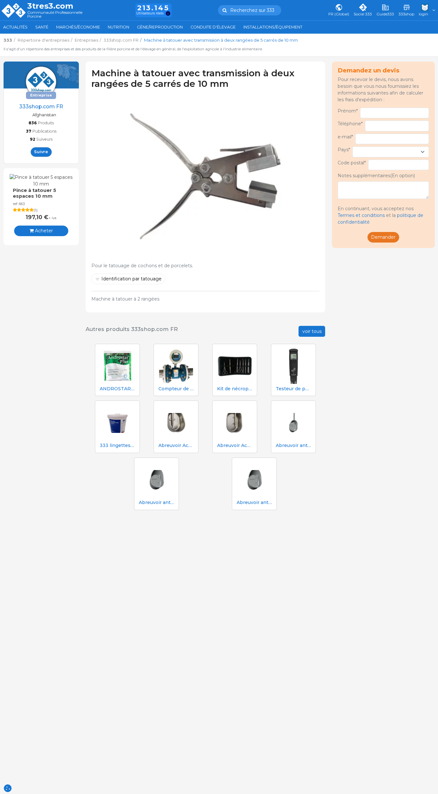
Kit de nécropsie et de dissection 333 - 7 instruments (234, 389)
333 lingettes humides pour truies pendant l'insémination (117, 445)
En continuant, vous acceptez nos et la (380, 215)
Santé (41, 27)
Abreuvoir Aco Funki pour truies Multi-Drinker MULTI (234, 445)
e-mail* (345, 137)
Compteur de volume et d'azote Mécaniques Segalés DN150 (176, 389)
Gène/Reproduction (160, 27)
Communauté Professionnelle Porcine (54, 15)
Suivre (41, 151)
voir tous (312, 331)
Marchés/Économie (78, 27)
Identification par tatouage (131, 279)
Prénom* (348, 111)
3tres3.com (50, 6)
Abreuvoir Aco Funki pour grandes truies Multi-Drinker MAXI (176, 445)
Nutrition (118, 27)
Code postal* (352, 163)
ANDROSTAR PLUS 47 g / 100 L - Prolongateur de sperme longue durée (117, 389)
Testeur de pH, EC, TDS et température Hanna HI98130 (293, 389)
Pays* (344, 150)
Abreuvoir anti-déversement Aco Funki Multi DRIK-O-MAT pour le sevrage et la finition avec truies (156, 502)
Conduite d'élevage (213, 27)
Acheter (43, 231)
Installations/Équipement (272, 27)
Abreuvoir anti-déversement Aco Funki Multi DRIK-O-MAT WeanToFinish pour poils (254, 502)
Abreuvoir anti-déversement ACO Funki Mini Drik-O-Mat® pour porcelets (293, 445)
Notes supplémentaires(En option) (376, 175)
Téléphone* (350, 124)
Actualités (15, 27)
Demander (383, 237)
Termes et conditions (361, 215)
